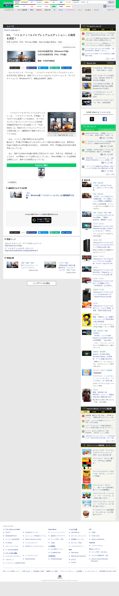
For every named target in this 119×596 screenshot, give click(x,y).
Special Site (91, 63)
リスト (23, 68)
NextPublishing (30, 559)
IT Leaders (8, 543)
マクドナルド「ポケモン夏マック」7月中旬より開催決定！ (103, 461)
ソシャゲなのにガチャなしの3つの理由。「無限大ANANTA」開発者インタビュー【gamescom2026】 (99, 50)
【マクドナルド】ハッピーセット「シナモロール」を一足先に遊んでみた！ (103, 504)
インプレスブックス (31, 555)
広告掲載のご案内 (38, 571)
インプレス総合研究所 (12, 539)
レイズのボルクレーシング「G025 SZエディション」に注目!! (103, 94)
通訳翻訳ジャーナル (77, 539)
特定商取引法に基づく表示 (107, 571)
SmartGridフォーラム (32, 532)
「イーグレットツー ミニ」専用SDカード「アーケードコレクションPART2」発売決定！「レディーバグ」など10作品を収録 (100, 45)
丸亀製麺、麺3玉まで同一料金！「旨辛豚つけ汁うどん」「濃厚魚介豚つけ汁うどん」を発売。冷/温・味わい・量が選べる (99, 417)
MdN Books (74, 552)
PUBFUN (92, 543)
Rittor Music (52, 529)
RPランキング (89, 130)
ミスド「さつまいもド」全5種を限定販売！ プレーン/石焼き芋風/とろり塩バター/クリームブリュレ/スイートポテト (99, 427)
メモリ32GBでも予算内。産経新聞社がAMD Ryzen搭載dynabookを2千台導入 (103, 86)
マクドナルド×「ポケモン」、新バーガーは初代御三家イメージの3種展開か (103, 487)
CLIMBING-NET (56, 552)
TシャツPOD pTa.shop (99, 552)
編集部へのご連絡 (52, 571)
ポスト (16, 68)
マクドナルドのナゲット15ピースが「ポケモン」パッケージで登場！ (103, 473)
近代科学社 (51, 556)
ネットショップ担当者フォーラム (35, 536)
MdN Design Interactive (78, 556)
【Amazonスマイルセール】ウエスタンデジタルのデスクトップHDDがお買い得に (103, 245)
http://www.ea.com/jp (13, 246)
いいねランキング (107, 130)
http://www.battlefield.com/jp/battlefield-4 (21, 251)
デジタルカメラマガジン (13, 556)
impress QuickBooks (97, 539)
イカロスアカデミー (77, 546)
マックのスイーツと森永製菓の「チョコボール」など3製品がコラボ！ (103, 512)
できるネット (9, 559)
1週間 (103, 29)
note (56, 68)
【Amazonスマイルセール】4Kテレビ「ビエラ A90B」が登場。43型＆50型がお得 (103, 308)
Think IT (7, 532)
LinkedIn (68, 68)
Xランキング (91, 127)
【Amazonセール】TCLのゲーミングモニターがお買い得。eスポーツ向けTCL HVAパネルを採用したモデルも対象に (103, 263)
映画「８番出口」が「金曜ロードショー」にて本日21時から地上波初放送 (103, 319)
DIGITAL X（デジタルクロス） (34, 546)
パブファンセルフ (97, 545)
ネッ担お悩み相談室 (11, 550)
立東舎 (53, 543)
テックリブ (72, 559)
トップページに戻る (41, 283)
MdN (70, 550)
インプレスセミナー (31, 543)
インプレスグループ (90, 571)
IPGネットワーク (94, 549)
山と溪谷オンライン (57, 549)
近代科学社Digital (56, 559)
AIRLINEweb (75, 532)
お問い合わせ (26, 571)
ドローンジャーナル (11, 546)
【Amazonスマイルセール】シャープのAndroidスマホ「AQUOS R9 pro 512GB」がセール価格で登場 (100, 35)
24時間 (94, 29)
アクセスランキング (94, 26)
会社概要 (79, 571)
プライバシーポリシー (67, 571)
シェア (33, 68)
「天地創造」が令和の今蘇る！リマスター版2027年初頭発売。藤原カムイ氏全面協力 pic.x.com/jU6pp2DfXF (99, 151)
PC (55, 10)
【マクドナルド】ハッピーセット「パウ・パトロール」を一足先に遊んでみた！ (103, 495)
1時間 (85, 29)
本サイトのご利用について (11, 571)
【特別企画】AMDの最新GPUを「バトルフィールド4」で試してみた (67, 267)
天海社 (93, 532)
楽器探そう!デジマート (58, 536)
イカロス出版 (73, 529)
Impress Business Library (33, 539)
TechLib (73, 562)
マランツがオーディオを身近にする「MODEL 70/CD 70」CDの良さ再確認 (103, 78)
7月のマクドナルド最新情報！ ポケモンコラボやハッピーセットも (101, 446)
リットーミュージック (58, 532)
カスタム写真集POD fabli (99, 555)
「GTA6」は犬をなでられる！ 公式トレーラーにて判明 (103, 187)
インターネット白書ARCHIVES (15, 563)
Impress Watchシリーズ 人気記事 (99, 409)
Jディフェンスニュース (78, 536)
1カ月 (111, 29)
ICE (90, 529)
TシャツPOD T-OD (57, 539)
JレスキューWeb (76, 543)
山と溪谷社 (51, 546)
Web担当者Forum (11, 536)
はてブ (45, 68)
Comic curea (95, 536)
